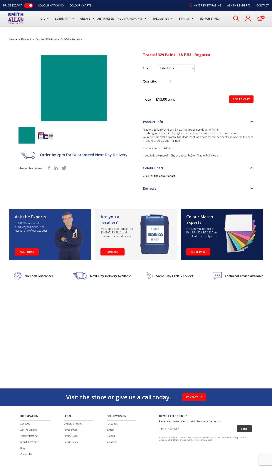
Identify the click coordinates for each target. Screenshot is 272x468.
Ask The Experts (28, 429)
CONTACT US (194, 397)
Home (13, 39)
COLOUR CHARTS (80, 5)
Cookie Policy (71, 442)
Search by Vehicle (29, 442)
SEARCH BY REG (210, 18)
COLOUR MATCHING (51, 5)
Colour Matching (29, 435)
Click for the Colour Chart (159, 176)
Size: (146, 68)
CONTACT (262, 5)
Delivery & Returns (73, 423)
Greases (86, 11)
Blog (22, 448)
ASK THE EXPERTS (239, 5)
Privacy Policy (71, 435)
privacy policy (206, 440)
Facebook (112, 423)
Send (244, 428)
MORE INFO (198, 252)
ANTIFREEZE (105, 18)
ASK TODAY (27, 252)
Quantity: (150, 81)
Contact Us (26, 454)
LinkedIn (111, 435)
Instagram (112, 442)
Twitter (110, 429)
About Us (25, 423)
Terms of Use (70, 429)
